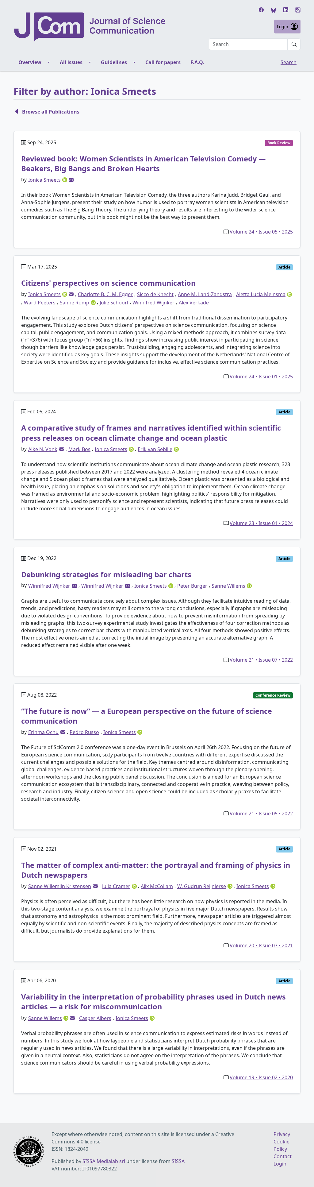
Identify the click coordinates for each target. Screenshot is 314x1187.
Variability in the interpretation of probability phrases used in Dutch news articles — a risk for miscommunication (153, 1001)
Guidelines (114, 62)
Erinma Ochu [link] (43, 732)
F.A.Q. (197, 62)
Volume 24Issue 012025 (261, 376)
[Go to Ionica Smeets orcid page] (65, 179)
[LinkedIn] (285, 10)
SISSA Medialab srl (103, 1161)
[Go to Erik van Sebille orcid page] (176, 448)
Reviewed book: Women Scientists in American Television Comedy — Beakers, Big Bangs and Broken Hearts (143, 163)
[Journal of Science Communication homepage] (90, 27)
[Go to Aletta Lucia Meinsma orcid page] (289, 294)
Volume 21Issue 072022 (261, 659)
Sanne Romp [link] (74, 302)
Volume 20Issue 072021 (261, 945)
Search (289, 62)
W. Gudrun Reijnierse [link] (201, 886)
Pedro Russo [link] (84, 732)
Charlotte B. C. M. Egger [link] (105, 294)
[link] (71, 180)
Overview (29, 62)
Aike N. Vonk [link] (42, 449)
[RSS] (298, 10)
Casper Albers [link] (95, 1018)
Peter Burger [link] (192, 585)
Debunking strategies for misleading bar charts (106, 574)
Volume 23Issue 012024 (261, 523)
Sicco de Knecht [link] (155, 294)
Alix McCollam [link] (157, 886)
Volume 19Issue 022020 (261, 1077)
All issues (71, 62)
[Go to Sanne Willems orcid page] (249, 585)
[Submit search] (294, 44)
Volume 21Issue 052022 (261, 813)
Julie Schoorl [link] (114, 302)
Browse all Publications (50, 111)
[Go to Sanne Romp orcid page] (94, 302)
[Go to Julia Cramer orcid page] (135, 885)
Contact (283, 1156)
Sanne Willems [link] (228, 585)
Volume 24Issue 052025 (261, 231)
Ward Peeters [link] (40, 302)
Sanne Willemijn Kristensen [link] (59, 886)
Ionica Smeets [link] (44, 179)
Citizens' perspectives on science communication (108, 283)
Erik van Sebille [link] (155, 449)
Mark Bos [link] (79, 449)
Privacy (282, 1134)
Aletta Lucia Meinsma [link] (260, 294)
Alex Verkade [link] (194, 302)
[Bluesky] (273, 10)
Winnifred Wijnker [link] (153, 302)
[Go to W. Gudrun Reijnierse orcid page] (231, 885)
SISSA (178, 1161)
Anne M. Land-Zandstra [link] (205, 294)
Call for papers (163, 62)
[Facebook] (261, 10)
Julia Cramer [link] (116, 886)
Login (282, 26)
